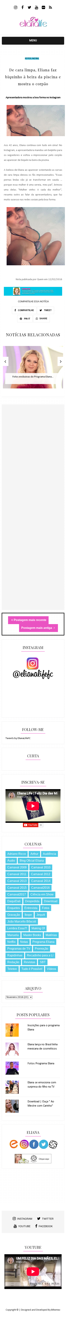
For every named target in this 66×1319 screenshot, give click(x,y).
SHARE (43, 318)
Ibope (28, 914)
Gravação (13, 914)
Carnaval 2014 (40, 880)
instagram (24, 1218)
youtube (24, 1226)
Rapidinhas (14, 955)
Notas (35, 58)
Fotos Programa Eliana (40, 1063)
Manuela (13, 935)
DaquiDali (14, 901)
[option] (33, 369)
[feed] (50, 8)
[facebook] (22, 8)
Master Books (32, 935)
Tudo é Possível (31, 968)
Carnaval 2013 (17, 880)
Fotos (28, 58)
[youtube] (36, 8)
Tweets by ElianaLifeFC (18, 738)
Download (50, 901)
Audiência (49, 853)
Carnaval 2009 (17, 867)
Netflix (11, 941)
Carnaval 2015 (17, 887)
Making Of (38, 928)
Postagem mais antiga (37, 627)
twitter (48, 1218)
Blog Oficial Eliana (32, 860)
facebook (46, 1226)
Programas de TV (18, 948)
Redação (13, 962)
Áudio (11, 860)
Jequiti (40, 914)
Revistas (29, 962)
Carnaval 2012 (40, 874)
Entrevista (30, 908)
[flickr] (43, 8)
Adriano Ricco (16, 853)
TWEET (47, 310)
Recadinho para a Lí (40, 955)
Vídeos (51, 968)
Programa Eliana (43, 941)
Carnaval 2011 (16, 874)
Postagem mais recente (30, 620)
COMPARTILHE (25, 310)
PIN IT (26, 318)
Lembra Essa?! (17, 928)
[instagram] (15, 8)
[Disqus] (33, 468)
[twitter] (29, 8)
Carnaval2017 (16, 894)
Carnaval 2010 (40, 867)
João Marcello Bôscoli (21, 921)
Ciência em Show (42, 894)
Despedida (32, 901)
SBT (43, 962)
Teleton (12, 968)
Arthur (34, 853)
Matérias (51, 935)
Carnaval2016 (40, 887)
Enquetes (13, 908)
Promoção (41, 948)
